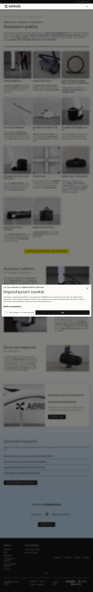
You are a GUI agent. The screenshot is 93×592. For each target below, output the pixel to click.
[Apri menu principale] (87, 6)
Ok (62, 313)
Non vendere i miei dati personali (22, 312)
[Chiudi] (88, 288)
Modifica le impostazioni (12, 306)
